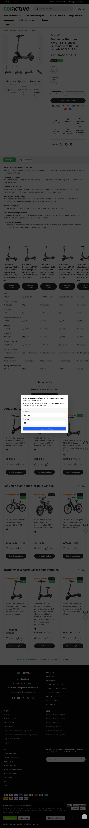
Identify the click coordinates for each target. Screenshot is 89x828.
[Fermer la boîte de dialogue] (67, 397)
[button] (44, 415)
